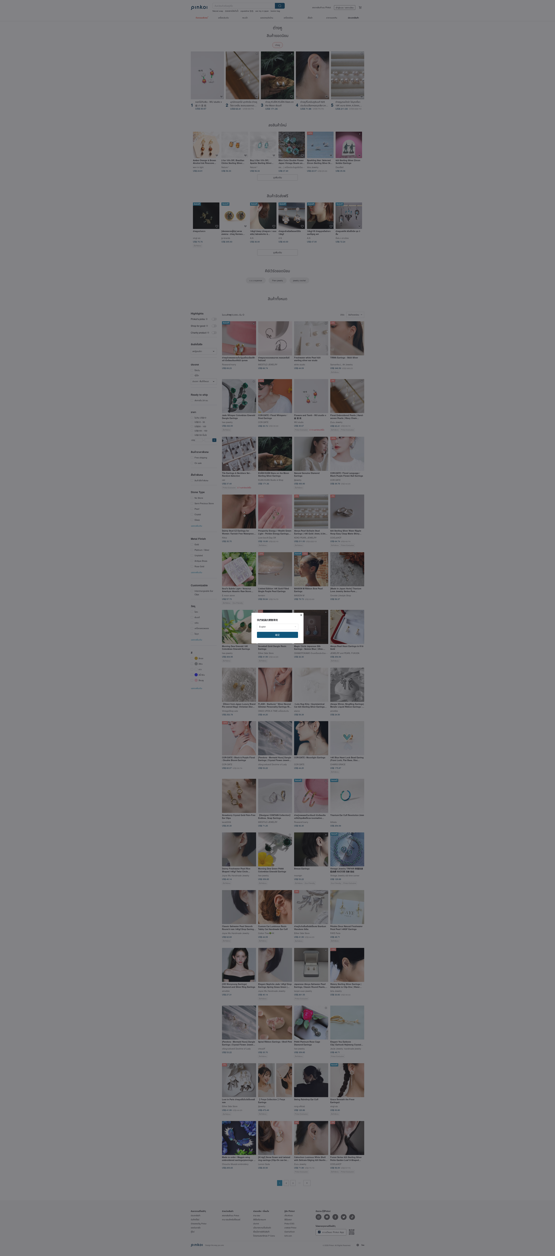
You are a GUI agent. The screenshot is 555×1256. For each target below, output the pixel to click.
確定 (277, 634)
